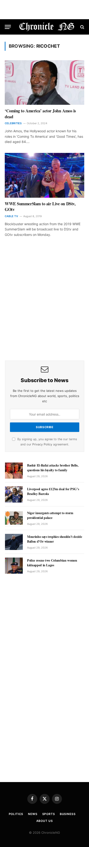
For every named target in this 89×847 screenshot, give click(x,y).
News (32, 814)
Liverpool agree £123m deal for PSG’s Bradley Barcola (53, 491)
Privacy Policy (42, 444)
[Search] (81, 27)
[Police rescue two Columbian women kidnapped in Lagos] (14, 566)
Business (68, 814)
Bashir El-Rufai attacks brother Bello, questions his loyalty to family (53, 467)
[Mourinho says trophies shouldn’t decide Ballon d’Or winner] (14, 542)
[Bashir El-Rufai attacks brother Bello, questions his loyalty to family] (14, 470)
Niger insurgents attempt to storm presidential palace (50, 515)
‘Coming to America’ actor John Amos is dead (40, 113)
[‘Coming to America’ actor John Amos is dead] (44, 82)
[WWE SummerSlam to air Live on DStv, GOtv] (44, 175)
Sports (48, 814)
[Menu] (8, 27)
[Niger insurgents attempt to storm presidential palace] (14, 518)
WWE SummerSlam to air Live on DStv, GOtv (40, 206)
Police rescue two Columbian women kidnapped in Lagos (52, 563)
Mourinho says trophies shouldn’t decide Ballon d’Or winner (54, 539)
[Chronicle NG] (47, 27)
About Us (44, 821)
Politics (16, 814)
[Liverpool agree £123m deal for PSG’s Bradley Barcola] (14, 494)
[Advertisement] (44, 305)
